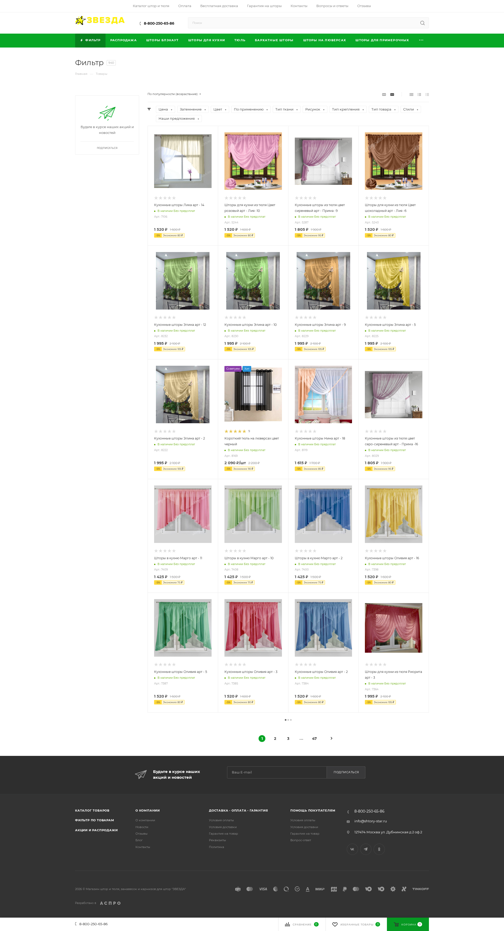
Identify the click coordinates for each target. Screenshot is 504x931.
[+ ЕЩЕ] (421, 41)
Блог (139, 840)
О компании (147, 810)
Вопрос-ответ (300, 840)
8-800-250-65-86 (159, 23)
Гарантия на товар (223, 833)
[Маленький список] (384, 94)
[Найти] (422, 22)
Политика (216, 847)
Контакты (142, 847)
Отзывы (141, 833)
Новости (141, 827)
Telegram (365, 849)
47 (314, 738)
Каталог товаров (92, 810)
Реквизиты (217, 840)
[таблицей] (427, 94)
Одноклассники (379, 849)
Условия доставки (223, 827)
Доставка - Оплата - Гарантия (238, 810)
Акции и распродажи (96, 830)
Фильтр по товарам (94, 820)
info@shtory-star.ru (370, 821)
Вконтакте (352, 849)
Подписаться (346, 772)
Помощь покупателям (312, 810)
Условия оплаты (221, 820)
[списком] (419, 94)
